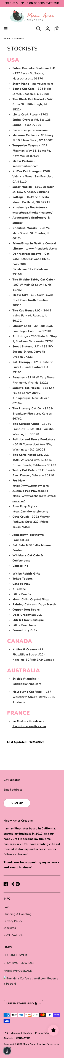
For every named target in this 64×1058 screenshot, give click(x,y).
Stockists (19, 38)
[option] (32, 756)
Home (7, 38)
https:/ (17, 496)
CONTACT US (13, 935)
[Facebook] (6, 884)
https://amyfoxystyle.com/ (30, 512)
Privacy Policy (13, 921)
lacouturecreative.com (29, 726)
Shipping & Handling (18, 914)
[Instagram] (12, 884)
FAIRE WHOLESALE (18, 971)
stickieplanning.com (27, 684)
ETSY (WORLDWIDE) (19, 963)
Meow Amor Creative (34, 1044)
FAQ (6, 907)
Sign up (17, 803)
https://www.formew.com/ (30, 486)
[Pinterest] (18, 884)
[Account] (47, 28)
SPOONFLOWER (15, 955)
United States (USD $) (21, 1003)
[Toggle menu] (5, 28)
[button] (7, 1051)
